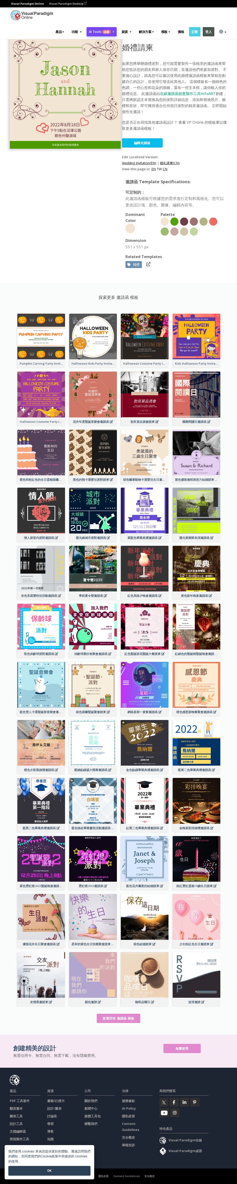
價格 (181, 31)
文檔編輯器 (18, 1131)
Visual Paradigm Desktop (66, 3)
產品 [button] (59, 31)
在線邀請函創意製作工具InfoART (188, 93)
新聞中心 (90, 1108)
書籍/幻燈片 (56, 1101)
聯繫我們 (90, 1123)
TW (159, 169)
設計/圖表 (54, 1108)
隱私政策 (128, 1116)
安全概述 (128, 1137)
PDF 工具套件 (20, 1101)
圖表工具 (16, 1116)
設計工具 (16, 1123)
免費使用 (182, 1048)
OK (49, 1170)
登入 (208, 31)
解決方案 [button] (145, 31)
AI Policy (129, 1108)
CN (165, 169)
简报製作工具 (19, 1139)
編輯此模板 (142, 143)
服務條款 (128, 1101)
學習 (50, 1123)
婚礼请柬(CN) (170, 163)
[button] (76, 31)
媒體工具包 (92, 1116)
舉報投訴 (128, 1145)
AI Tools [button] (99, 31)
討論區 (52, 1116)
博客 (50, 1131)
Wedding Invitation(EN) (139, 163)
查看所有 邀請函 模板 (118, 1018)
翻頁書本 (16, 1108)
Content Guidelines (126, 1176)
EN (153, 169)
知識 (50, 1139)
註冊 (195, 31)
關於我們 (90, 1101)
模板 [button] (164, 31)
